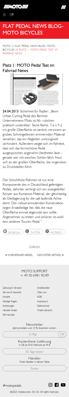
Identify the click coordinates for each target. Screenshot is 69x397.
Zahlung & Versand (12, 287)
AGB (39, 296)
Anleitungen (8, 305)
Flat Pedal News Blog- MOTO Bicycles (29, 47)
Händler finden (10, 310)
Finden (34, 368)
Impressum (42, 301)
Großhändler (43, 287)
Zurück (34, 247)
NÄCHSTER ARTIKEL (49, 255)
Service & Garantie (12, 292)
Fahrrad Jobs (9, 314)
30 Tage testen (34, 352)
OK (62, 334)
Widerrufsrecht (44, 310)
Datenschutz (43, 305)
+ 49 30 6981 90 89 (34, 275)
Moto (7, 45)
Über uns (41, 292)
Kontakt (6, 296)
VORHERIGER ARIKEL (20, 255)
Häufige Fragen (10, 301)
